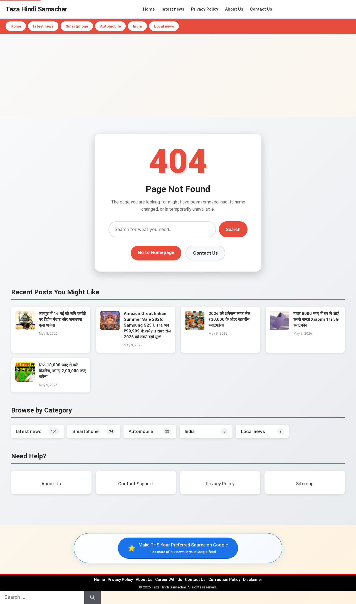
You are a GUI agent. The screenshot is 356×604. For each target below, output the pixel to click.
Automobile (110, 26)
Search (233, 229)
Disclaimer (252, 579)
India (137, 26)
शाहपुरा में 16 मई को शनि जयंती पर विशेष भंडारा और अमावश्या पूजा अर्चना (62, 319)
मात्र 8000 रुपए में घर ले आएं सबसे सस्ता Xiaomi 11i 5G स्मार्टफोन (316, 319)
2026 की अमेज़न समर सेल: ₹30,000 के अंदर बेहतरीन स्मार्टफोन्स (230, 319)
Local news (164, 26)
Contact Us (261, 9)
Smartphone (77, 26)
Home (149, 9)
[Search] (92, 597)
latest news (173, 9)
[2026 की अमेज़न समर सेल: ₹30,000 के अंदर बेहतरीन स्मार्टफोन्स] (194, 328)
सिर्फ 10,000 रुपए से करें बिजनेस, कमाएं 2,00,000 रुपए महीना (62, 370)
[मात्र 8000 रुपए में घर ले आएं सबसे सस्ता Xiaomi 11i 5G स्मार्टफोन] (279, 328)
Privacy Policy (204, 9)
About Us (234, 9)
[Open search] (349, 9)
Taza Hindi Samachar (36, 9)
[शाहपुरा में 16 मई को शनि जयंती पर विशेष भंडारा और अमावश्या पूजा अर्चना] (25, 328)
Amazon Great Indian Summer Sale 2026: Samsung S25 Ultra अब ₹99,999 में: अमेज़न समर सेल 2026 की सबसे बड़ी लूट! (147, 325)
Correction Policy (224, 579)
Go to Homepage (156, 252)
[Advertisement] (178, 75)
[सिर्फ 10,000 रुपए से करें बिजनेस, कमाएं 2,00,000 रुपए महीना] (25, 380)
